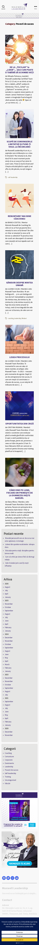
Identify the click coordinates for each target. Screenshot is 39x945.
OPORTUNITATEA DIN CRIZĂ (19, 423)
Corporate (8, 760)
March (7, 664)
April (6, 594)
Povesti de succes (11, 770)
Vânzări (7, 783)
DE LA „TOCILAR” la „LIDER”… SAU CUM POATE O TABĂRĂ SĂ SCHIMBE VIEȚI (19, 70)
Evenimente (9, 763)
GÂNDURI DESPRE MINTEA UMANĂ (19, 284)
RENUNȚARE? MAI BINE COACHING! (19, 217)
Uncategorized (10, 780)
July (6, 590)
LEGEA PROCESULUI (19, 357)
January (8, 597)
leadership (17, 318)
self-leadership (12, 177)
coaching (11, 318)
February (8, 627)
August (7, 587)
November (9, 604)
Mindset (24, 318)
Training (8, 776)
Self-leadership (10, 773)
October (8, 607)
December (8, 637)
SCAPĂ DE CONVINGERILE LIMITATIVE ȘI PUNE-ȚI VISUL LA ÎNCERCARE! (19, 144)
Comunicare (9, 756)
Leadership (9, 766)
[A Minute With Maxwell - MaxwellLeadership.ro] (19, 849)
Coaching (8, 753)
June (6, 620)
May (6, 657)
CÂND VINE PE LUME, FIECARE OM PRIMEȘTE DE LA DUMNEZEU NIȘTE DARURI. (19, 494)
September (9, 610)
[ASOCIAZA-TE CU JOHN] (19, 810)
